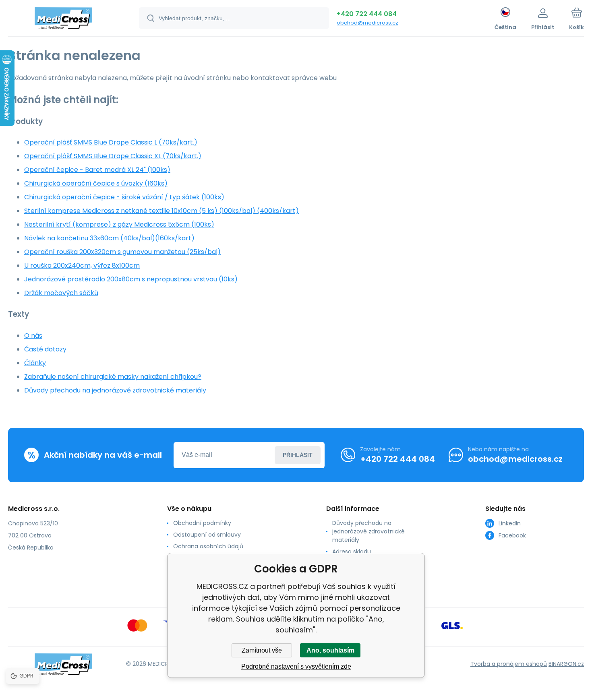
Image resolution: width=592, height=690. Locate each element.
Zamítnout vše (262, 650)
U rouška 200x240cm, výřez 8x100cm (82, 265)
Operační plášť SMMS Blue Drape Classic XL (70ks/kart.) (112, 156)
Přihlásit (298, 455)
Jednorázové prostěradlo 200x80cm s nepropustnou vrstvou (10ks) (131, 279)
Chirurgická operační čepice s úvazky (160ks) (96, 183)
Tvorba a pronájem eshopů (508, 664)
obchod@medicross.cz (367, 23)
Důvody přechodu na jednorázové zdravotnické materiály (115, 390)
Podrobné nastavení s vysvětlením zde (296, 666)
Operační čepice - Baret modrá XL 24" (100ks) (97, 169)
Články (35, 363)
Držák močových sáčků (61, 292)
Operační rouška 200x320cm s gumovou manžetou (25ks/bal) (122, 251)
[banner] (63, 19)
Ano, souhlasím (330, 650)
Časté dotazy (45, 349)
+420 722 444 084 (367, 14)
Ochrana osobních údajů (208, 546)
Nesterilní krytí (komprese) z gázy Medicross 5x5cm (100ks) (119, 224)
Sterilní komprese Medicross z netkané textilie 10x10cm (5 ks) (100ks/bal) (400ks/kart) (161, 210)
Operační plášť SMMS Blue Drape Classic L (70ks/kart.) (110, 142)
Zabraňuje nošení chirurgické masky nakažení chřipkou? (112, 376)
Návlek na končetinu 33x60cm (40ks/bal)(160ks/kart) (109, 238)
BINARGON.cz (566, 664)
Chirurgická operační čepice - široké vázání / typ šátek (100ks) (124, 197)
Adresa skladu (351, 551)
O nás (33, 335)
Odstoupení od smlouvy (207, 535)
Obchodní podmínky (202, 523)
